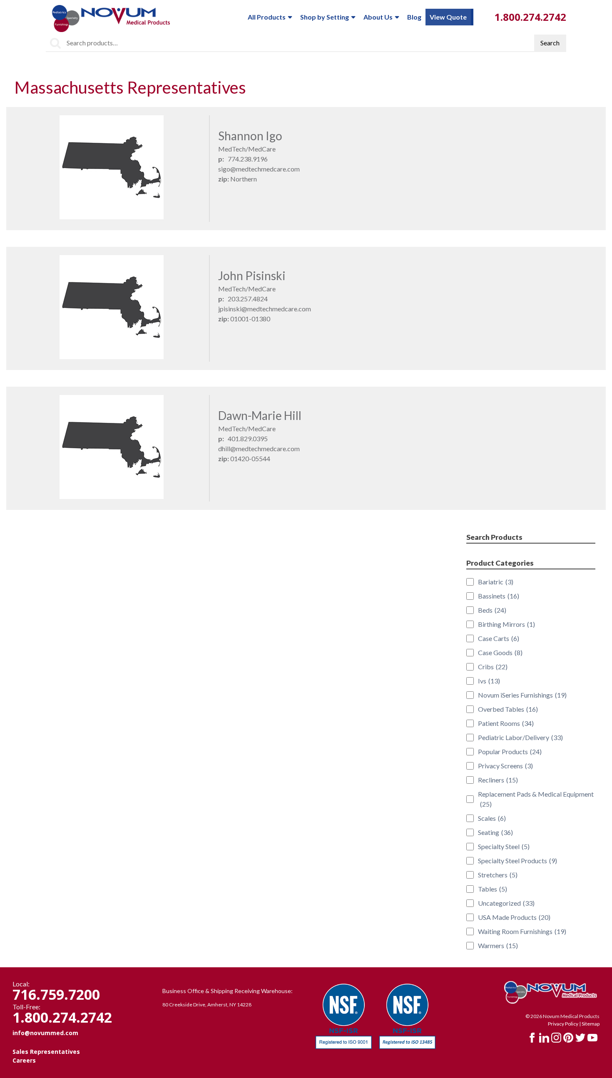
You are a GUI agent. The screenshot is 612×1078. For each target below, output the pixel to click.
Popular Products (510, 751)
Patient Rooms (506, 723)
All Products (267, 17)
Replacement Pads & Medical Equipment (536, 799)
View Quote (448, 17)
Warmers (498, 945)
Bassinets (498, 596)
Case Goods (500, 652)
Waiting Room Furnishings (522, 931)
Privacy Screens (505, 766)
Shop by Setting (324, 17)
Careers (24, 1060)
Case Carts (498, 638)
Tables (492, 889)
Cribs (493, 667)
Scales (492, 818)
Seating (495, 832)
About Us (378, 17)
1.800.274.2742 (530, 17)
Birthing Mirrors (506, 624)
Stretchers (497, 875)
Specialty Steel (504, 846)
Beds (492, 610)
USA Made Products (514, 917)
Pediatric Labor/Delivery (520, 737)
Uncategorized (506, 903)
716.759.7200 (56, 994)
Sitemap (591, 1024)
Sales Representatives (46, 1052)
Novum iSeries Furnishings (522, 695)
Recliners (498, 780)
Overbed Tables (508, 709)
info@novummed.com (45, 1033)
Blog (414, 17)
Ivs (489, 681)
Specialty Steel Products (517, 860)
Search (550, 43)
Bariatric (495, 582)
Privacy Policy (563, 1024)
